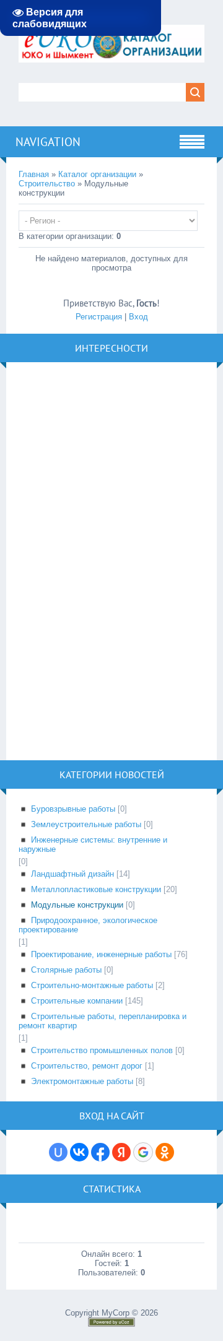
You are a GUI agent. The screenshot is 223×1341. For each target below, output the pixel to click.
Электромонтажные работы (82, 1081)
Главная (34, 174)
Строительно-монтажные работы (92, 985)
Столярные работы (66, 969)
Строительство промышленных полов (102, 1050)
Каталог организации (97, 174)
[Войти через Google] (143, 1152)
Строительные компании (77, 1000)
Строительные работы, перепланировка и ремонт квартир (102, 1021)
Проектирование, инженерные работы (101, 954)
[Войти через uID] (58, 1152)
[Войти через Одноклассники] (164, 1152)
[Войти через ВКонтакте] (79, 1152)
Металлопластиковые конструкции (96, 889)
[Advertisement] (111, 560)
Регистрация (99, 316)
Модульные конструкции (77, 904)
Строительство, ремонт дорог (86, 1065)
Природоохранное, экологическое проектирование (88, 925)
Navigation (48, 141)
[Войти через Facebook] (100, 1152)
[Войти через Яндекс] (121, 1152)
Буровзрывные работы (73, 809)
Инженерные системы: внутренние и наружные (93, 844)
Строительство (47, 183)
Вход (138, 316)
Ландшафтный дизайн (72, 874)
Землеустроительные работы (86, 824)
